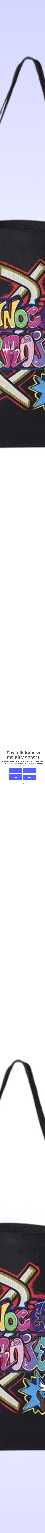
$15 (15, 770)
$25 (15, 777)
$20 (29, 770)
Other (30, 777)
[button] (22, 763)
